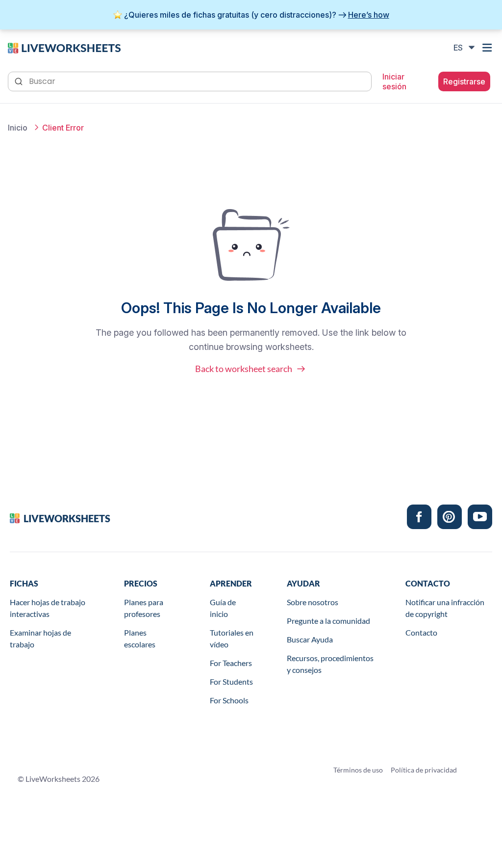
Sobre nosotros (312, 602)
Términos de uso (358, 770)
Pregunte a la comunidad (328, 620)
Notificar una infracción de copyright (444, 607)
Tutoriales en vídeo (231, 638)
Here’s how (368, 15)
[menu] (488, 47)
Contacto (421, 632)
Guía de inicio (223, 607)
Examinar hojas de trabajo (40, 638)
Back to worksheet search (243, 368)
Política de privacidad (424, 770)
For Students (231, 681)
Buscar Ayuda (310, 639)
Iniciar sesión (394, 81)
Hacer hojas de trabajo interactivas (47, 607)
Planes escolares (139, 638)
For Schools (229, 700)
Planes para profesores (143, 607)
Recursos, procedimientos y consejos (330, 663)
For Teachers (231, 662)
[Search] (19, 80)
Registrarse (464, 81)
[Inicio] (64, 47)
